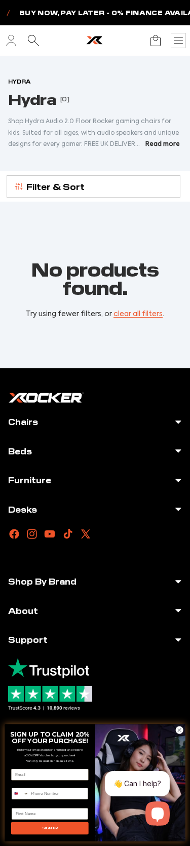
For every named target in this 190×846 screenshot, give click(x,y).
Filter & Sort (55, 186)
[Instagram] (32, 534)
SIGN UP (50, 828)
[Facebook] (14, 534)
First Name (22, 804)
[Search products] (33, 40)
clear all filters (138, 314)
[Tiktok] (68, 534)
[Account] (11, 40)
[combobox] (20, 793)
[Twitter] (86, 534)
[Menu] (178, 40)
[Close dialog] (179, 730)
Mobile (18, 784)
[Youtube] (50, 534)
